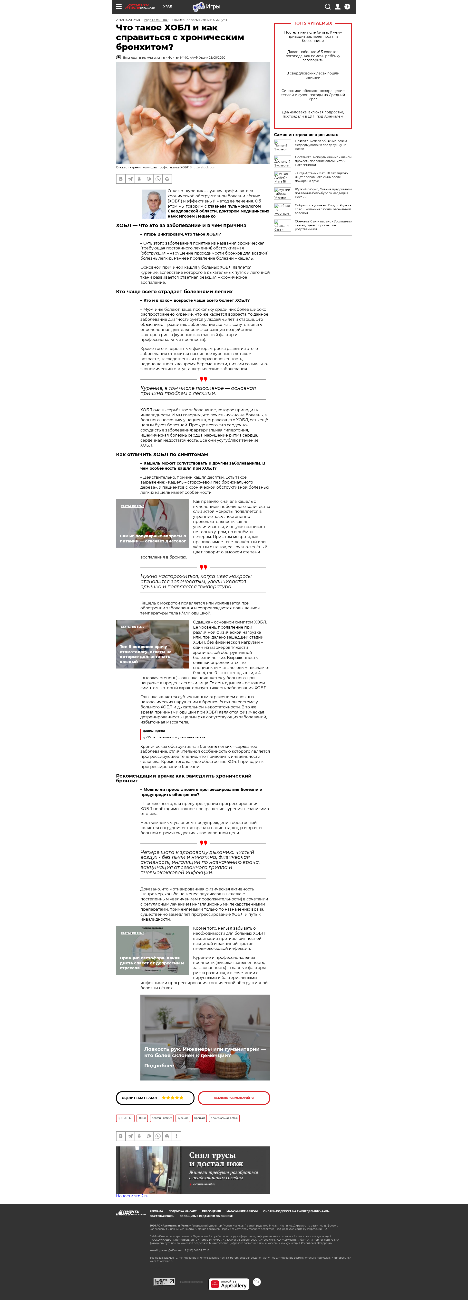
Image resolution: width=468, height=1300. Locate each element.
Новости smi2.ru (132, 1196)
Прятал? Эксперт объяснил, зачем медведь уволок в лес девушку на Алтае (321, 145)
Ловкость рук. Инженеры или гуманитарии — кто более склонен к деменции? (205, 1052)
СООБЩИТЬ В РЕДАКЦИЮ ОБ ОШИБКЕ (206, 1216)
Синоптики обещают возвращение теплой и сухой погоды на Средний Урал (313, 95)
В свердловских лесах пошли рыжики (313, 75)
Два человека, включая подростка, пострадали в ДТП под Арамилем (313, 114)
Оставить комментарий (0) (234, 1097)
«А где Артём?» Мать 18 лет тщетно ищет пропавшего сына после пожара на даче (321, 177)
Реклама (156, 1211)
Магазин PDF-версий (242, 1211)
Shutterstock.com (203, 167)
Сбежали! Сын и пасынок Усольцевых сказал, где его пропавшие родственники (323, 225)
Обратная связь (162, 1216)
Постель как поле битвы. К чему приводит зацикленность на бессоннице (313, 36)
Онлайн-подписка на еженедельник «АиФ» (296, 1211)
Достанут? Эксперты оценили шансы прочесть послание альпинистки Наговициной (323, 161)
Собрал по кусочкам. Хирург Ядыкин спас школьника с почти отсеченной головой (323, 209)
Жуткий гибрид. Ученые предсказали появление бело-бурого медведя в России (323, 193)
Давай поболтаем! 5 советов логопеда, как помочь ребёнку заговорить (313, 56)
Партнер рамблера (191, 1281)
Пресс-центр (211, 1211)
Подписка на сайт (182, 1211)
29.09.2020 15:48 (128, 20)
